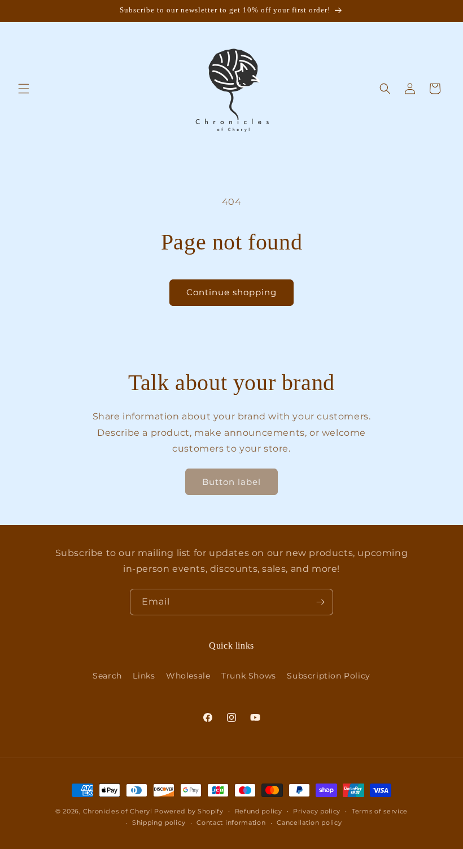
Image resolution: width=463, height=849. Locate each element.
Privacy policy (316, 811)
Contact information (230, 822)
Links (144, 676)
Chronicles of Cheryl (119, 811)
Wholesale (188, 676)
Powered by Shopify (189, 811)
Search (107, 676)
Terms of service (380, 811)
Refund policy (258, 811)
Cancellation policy (309, 822)
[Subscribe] (320, 602)
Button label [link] (231, 481)
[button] (23, 88)
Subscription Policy (328, 676)
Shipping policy (159, 822)
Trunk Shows (248, 676)
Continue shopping (231, 292)
